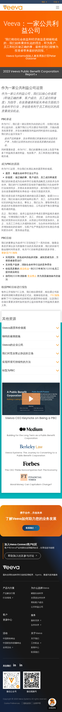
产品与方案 (8, 588)
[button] (31, 399)
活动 (5, 633)
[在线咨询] (52, 702)
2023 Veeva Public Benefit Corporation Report (31, 73)
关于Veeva (36, 633)
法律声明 (37, 703)
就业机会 (24, 269)
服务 (33, 615)
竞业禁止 (32, 276)
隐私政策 (27, 703)
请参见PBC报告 (9, 253)
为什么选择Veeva (40, 588)
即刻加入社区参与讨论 (21, 556)
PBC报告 (54, 295)
